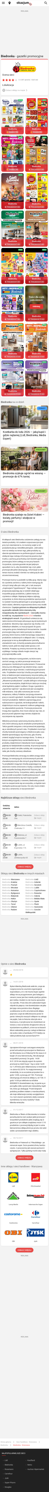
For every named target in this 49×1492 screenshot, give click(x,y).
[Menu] (3, 3)
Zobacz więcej (24, 867)
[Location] (9, 3)
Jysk (6, 1478)
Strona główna (6, 1442)
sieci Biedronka (18, 797)
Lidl (6, 1460)
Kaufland (31, 1460)
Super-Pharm (10, 1483)
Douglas (8, 1487)
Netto (29, 1465)
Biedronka (4, 1445)
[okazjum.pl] (24, 3)
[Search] (45, 3)
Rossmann (9, 1469)
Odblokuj (36, 306)
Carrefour (9, 1474)
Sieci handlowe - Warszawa (26, 1442)
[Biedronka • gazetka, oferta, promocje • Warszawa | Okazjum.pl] (24, 67)
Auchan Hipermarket (35, 1469)
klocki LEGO (28, 616)
